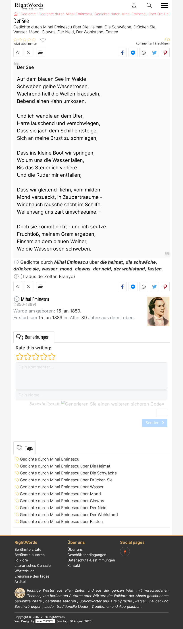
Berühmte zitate (28, 549)
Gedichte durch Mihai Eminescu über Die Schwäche (68, 473)
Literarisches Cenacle (33, 565)
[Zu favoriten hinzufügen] (43, 40)
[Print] (40, 52)
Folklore (21, 560)
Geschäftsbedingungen (86, 554)
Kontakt (73, 565)
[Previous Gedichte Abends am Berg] (17, 52)
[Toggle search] (149, 5)
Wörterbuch (24, 571)
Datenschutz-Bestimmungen (91, 560)
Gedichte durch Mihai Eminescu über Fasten (61, 521)
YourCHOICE (45, 621)
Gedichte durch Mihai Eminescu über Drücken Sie (66, 480)
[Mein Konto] (134, 5)
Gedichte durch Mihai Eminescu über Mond (60, 493)
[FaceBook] (125, 551)
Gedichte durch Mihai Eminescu (49, 459)
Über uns (75, 549)
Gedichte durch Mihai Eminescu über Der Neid (63, 507)
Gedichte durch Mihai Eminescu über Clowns (62, 500)
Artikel (20, 581)
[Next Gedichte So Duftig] (28, 52)
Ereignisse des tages (32, 576)
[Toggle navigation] (163, 5)
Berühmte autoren (30, 554)
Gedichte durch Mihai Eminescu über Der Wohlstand (69, 514)
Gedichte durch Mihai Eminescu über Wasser (62, 486)
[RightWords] (15, 14)
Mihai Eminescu (35, 299)
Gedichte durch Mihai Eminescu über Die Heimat (65, 466)
